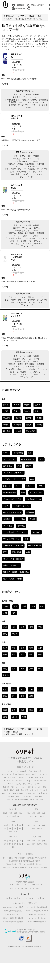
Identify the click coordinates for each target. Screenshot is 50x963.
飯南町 (18, 418)
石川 (22, 648)
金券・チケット (40, 790)
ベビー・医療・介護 (36, 799)
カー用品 (21, 526)
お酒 (33, 105)
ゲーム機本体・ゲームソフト (17, 105)
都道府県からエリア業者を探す (25, 805)
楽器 (17, 790)
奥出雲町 (6, 418)
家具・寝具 (16, 552)
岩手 (24, 606)
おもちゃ (23, 787)
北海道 (6, 606)
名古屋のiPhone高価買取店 (37, 922)
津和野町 (17, 425)
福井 (31, 648)
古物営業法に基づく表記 (14, 864)
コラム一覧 (25, 894)
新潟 (5, 648)
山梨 (40, 648)
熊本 (31, 710)
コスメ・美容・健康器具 (13, 559)
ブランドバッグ (26, 107)
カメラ (21, 102)
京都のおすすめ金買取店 (37, 914)
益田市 (37, 405)
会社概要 (44, 867)
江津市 (27, 411)
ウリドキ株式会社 (29, 930)
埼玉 (31, 627)
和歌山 (6, 675)
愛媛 (22, 696)
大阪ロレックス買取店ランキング (37, 911)
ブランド (13, 898)
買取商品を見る (20, 8)
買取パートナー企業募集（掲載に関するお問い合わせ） (21, 867)
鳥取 (5, 689)
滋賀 (5, 669)
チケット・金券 (34, 545)
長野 (5, 654)
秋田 (42, 606)
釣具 (19, 466)
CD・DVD (36, 532)
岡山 (22, 689)
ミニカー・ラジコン (30, 166)
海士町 (39, 425)
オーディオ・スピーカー (13, 545)
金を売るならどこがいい (13, 914)
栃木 (14, 627)
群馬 (22, 627)
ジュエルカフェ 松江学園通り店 (16, 257)
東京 (5, 634)
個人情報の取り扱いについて (36, 858)
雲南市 (37, 411)
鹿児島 (14, 717)
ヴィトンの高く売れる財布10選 (37, 907)
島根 (10, 841)
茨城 (5, 627)
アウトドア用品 (36, 492)
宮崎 (5, 717)
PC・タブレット (35, 172)
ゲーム (42, 777)
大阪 (22, 669)
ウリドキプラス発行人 (32, 889)
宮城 (33, 606)
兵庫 (31, 669)
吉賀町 (29, 425)
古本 (32, 479)
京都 (14, 669)
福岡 (5, 710)
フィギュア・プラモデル (32, 174)
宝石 (44, 374)
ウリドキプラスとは (16, 889)
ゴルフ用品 (14, 174)
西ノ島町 (6, 431)
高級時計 (12, 102)
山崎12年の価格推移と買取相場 (13, 918)
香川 (14, 696)
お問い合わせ (39, 864)
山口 (40, 689)
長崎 (22, 710)
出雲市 (27, 405)
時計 (7, 898)
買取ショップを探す (37, 5)
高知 (31, 696)
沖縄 (24, 717)
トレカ (35, 161)
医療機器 (6, 519)
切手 (5, 552)
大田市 (6, 411)
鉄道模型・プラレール (22, 97)
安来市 (16, 411)
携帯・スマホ (30, 774)
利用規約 (22, 858)
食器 (28, 552)
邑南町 (6, 425)
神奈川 (14, 634)
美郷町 (39, 418)
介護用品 (30, 512)
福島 (14, 613)
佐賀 (14, 710)
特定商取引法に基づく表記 (31, 861)
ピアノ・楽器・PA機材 (29, 94)
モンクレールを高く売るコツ (37, 918)
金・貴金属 (42, 105)
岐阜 (14, 654)
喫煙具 (29, 466)
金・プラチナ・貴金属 (25, 898)
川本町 (29, 418)
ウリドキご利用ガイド (10, 858)
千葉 (40, 627)
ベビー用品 (20, 519)
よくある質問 (28, 864)
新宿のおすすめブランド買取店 (13, 907)
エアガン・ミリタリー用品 (14, 479)
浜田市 (16, 405)
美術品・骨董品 (9, 492)
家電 (15, 94)
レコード (6, 486)
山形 (5, 613)
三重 (40, 654)
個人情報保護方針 (15, 861)
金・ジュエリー (7, 774)
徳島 (5, 696)
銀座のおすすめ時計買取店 (13, 911)
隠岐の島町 (30, 431)
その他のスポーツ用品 (12, 499)
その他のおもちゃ (12, 100)
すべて (6, 453)
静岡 (22, 654)
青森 (15, 606)
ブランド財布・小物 (35, 102)
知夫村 (18, 431)
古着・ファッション (17, 297)
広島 (31, 689)
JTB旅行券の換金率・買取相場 (13, 922)
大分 (40, 710)
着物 (23, 492)
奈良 (40, 669)
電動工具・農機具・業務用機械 (35, 100)
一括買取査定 (19, 5)
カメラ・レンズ (42, 774)
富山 (14, 648)
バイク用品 (7, 526)
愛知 (31, 654)
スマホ (37, 97)
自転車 (32, 519)
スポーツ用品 (37, 796)
